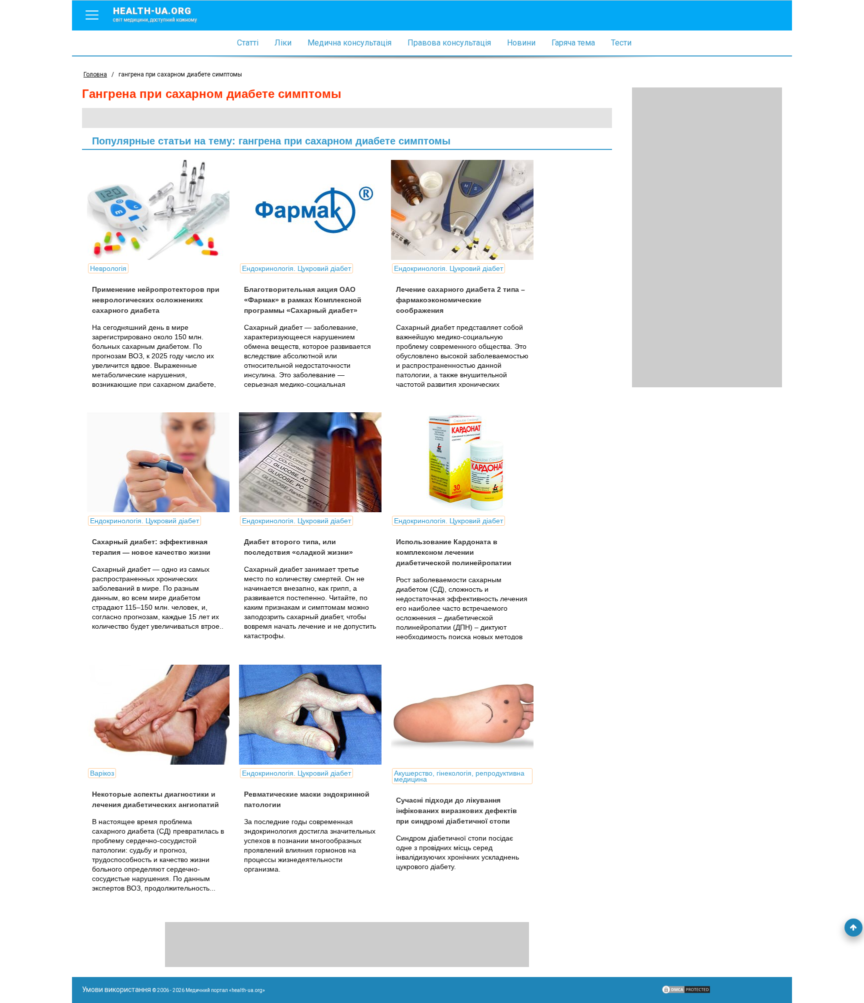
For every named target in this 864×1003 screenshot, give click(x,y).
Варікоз (102, 773)
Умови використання (116, 990)
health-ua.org (155, 13)
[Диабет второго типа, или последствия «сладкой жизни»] (314, 462)
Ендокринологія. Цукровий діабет (296, 268)
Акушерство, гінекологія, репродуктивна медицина (459, 776)
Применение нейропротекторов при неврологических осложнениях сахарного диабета (156, 299)
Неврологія (108, 268)
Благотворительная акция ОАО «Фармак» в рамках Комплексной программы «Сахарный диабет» (303, 299)
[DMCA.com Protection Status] (686, 992)
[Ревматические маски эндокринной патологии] (314, 715)
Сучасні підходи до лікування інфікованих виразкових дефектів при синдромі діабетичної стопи (456, 810)
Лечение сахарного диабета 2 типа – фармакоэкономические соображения (460, 299)
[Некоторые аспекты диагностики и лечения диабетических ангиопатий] (162, 715)
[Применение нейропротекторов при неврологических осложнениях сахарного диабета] (162, 210)
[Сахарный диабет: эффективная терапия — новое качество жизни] (162, 462)
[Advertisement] (707, 237)
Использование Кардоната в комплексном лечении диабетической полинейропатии (454, 552)
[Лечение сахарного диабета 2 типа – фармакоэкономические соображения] (466, 210)
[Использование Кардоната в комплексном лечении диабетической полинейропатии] (466, 462)
